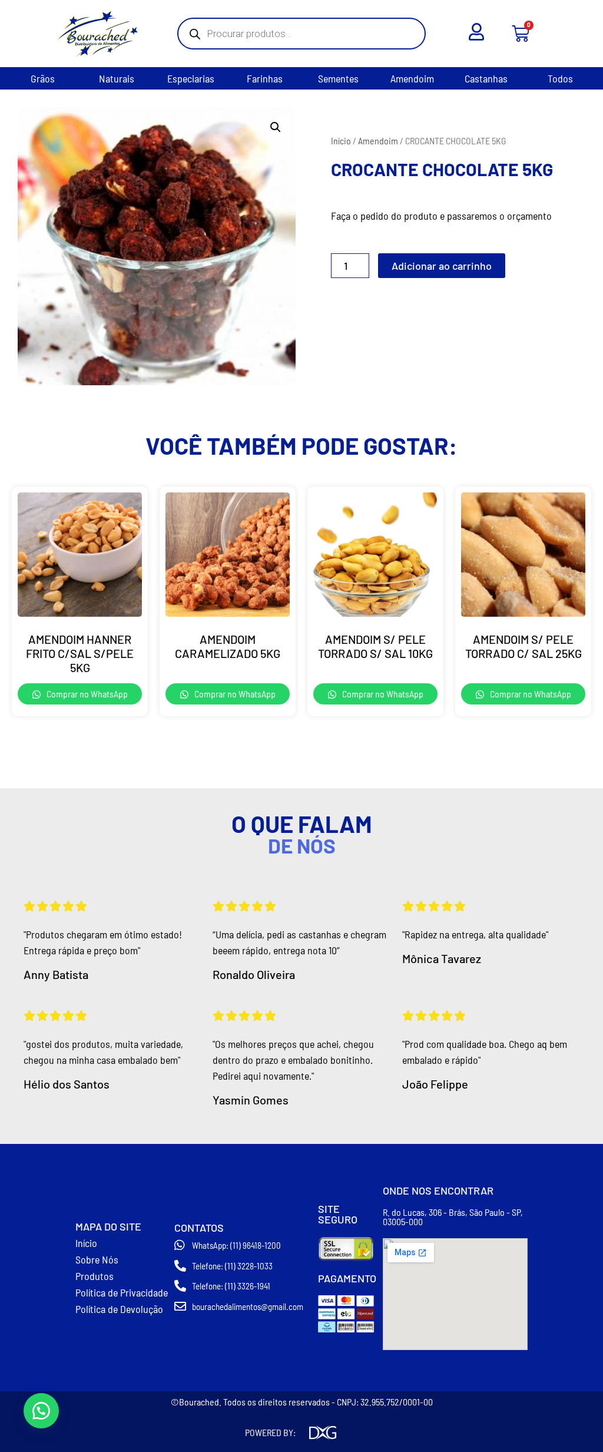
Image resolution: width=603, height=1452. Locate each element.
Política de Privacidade (121, 1292)
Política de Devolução (119, 1308)
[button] (275, 127)
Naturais (116, 78)
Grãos (43, 78)
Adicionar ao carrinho (442, 265)
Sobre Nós (96, 1259)
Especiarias (190, 78)
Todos (560, 78)
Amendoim (412, 78)
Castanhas (486, 78)
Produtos (94, 1275)
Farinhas (265, 78)
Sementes (338, 78)
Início (341, 140)
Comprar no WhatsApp (86, 693)
